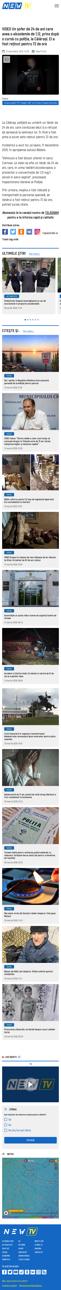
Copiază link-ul (50, 233)
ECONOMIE (6, 1255)
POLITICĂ (5, 1248)
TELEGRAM (52, 212)
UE (19, 1241)
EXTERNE (21, 1245)
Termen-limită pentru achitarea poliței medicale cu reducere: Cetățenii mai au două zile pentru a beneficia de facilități (29, 855)
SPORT (21, 1248)
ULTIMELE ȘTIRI (7, 1241)
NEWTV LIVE (39, 1241)
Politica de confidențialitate (30, 1285)
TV (30, 1064)
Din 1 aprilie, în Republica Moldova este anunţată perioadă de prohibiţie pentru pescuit (26, 382)
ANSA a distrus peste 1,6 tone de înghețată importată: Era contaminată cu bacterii (29, 500)
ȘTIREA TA (39, 1245)
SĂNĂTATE (6, 1259)
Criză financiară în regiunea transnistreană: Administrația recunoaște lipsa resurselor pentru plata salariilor (29, 736)
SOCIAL (9, 375)
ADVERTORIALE (24, 1255)
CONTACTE (39, 1252)
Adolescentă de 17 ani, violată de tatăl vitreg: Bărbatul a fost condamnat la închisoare (30, 796)
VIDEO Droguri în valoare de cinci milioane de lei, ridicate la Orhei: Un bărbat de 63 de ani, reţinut (30, 558)
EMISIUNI (38, 1248)
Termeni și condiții (9, 1285)
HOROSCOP (22, 1252)
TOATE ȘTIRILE (24, 1259)
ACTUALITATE (12, 296)
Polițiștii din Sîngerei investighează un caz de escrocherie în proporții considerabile (25, 302)
